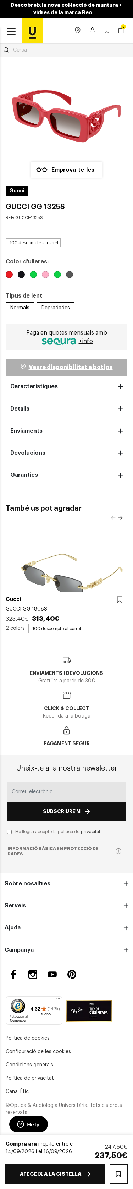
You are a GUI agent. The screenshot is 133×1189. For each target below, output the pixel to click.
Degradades (55, 307)
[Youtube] (52, 974)
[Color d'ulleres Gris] (69, 275)
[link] (32, 30)
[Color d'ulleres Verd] (33, 275)
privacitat (90, 832)
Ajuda (13, 928)
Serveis (15, 905)
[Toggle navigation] (11, 32)
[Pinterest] (71, 974)
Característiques (34, 386)
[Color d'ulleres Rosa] (45, 275)
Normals (19, 307)
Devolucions (27, 453)
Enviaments (26, 431)
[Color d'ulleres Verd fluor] (57, 275)
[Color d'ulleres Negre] (21, 275)
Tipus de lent (24, 296)
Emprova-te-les (72, 170)
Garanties (24, 475)
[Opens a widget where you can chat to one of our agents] (28, 1125)
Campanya (19, 950)
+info (86, 341)
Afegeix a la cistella (50, 1174)
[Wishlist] (119, 600)
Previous (113, 518)
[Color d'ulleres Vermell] (9, 275)
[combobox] (66, 50)
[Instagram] (32, 974)
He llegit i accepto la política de (57, 832)
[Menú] (58, 1000)
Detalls (19, 409)
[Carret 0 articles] (121, 31)
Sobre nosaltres (27, 883)
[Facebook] (13, 974)
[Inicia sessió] (93, 31)
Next (120, 518)
